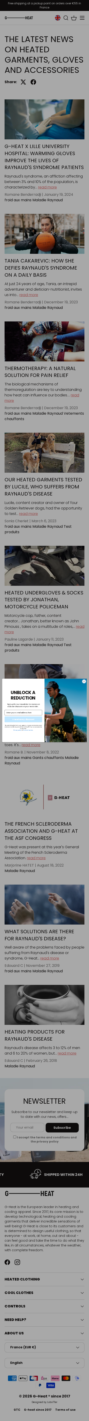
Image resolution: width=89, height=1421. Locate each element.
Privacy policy (17, 730)
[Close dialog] (84, 682)
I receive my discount (23, 719)
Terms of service (28, 730)
